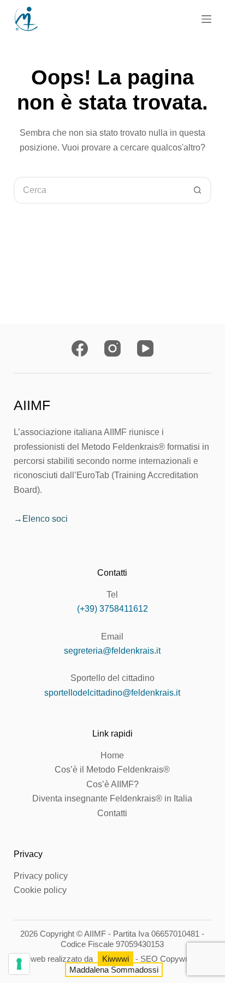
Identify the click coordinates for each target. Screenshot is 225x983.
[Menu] (206, 19)
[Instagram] (112, 348)
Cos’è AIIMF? (112, 784)
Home (112, 755)
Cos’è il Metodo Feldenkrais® (112, 769)
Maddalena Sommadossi (113, 969)
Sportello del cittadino (112, 678)
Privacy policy (41, 876)
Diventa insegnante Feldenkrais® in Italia (112, 798)
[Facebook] (80, 348)
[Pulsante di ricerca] (197, 190)
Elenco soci (45, 518)
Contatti (112, 813)
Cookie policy (40, 890)
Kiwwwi (115, 958)
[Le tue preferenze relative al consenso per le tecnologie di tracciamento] (19, 964)
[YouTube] (145, 348)
